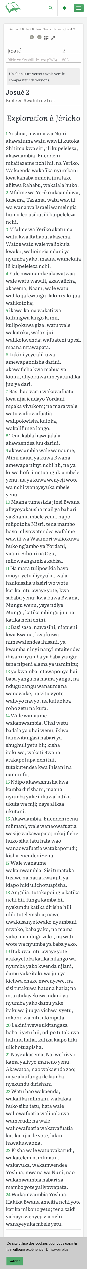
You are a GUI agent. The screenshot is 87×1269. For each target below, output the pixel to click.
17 (8, 863)
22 (8, 1091)
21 (8, 1054)
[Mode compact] (53, 39)
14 (8, 715)
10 (8, 502)
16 (8, 818)
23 (8, 1150)
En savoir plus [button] (57, 1249)
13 (8, 671)
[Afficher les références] (46, 39)
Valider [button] (14, 1261)
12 (8, 627)
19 (8, 951)
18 (8, 892)
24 (8, 1194)
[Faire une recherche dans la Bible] (50, 8)
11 (7, 568)
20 (8, 1025)
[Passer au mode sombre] (64, 8)
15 (8, 782)
